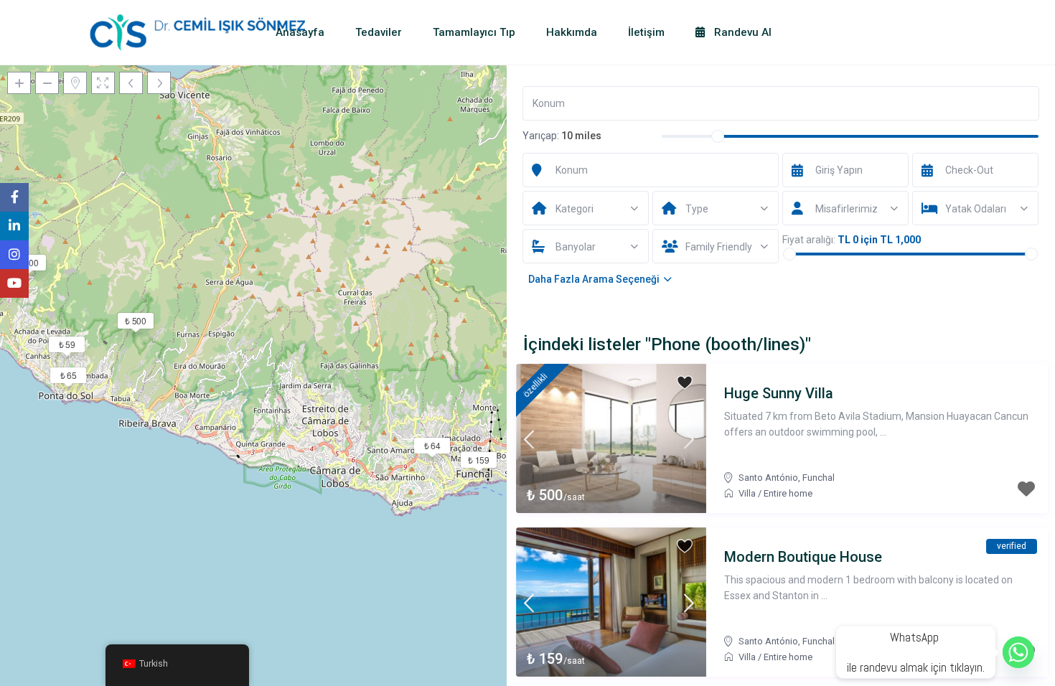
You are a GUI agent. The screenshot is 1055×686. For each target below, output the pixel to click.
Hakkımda (571, 32)
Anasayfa (300, 32)
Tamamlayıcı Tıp (474, 32)
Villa (747, 493)
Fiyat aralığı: (808, 240)
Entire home (788, 493)
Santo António (768, 477)
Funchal (818, 477)
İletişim (646, 32)
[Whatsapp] (1018, 652)
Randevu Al (741, 32)
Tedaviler (378, 32)
